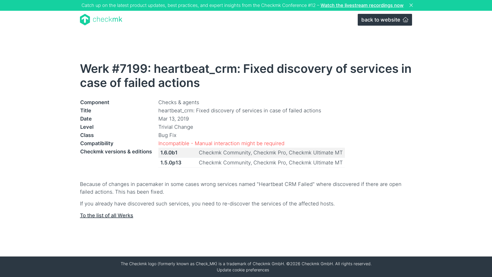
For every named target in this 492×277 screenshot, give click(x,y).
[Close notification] (411, 5)
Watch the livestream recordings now (362, 5)
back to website (381, 20)
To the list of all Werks (106, 215)
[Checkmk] (101, 19)
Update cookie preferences (243, 269)
